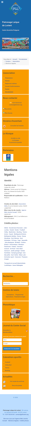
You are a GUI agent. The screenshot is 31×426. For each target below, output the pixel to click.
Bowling (19, 232)
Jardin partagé (15, 251)
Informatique (14, 244)
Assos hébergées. (17, 265)
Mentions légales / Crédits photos (18, 420)
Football (22, 230)
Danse (19, 236)
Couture (6, 248)
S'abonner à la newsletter (11, 348)
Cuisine (23, 242)
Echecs (6, 244)
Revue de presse (17, 385)
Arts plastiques (9, 242)
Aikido (6, 228)
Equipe (7, 89)
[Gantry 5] (15, 8)
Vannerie (20, 246)
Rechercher (6, 281)
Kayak (11, 234)
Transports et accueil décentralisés (15, 263)
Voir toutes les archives (17, 381)
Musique (21, 244)
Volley (6, 232)
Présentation (9, 78)
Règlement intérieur (11, 83)
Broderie (17, 242)
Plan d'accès (8, 113)
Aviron (6, 234)
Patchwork (7, 246)
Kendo (17, 230)
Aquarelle (24, 240)
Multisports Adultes (10, 236)
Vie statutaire (9, 92)
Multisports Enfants (20, 234)
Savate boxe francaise (16, 228)
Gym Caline (14, 255)
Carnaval (7, 251)
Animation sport (9, 257)
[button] (23, 43)
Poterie (14, 246)
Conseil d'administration (12, 86)
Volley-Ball (8, 365)
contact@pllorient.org (15, 105)
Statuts (7, 81)
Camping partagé (16, 253)
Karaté (12, 230)
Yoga (19, 240)
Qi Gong (14, 240)
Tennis (25, 232)
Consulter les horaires (17, 125)
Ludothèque (8, 265)
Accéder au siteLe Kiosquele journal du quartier (15, 140)
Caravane (18, 257)
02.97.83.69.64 (17, 102)
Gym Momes (15, 238)
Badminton (12, 232)
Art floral (13, 248)
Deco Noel (19, 248)
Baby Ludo (22, 255)
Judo (25, 228)
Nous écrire (8, 109)
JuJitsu (6, 230)
